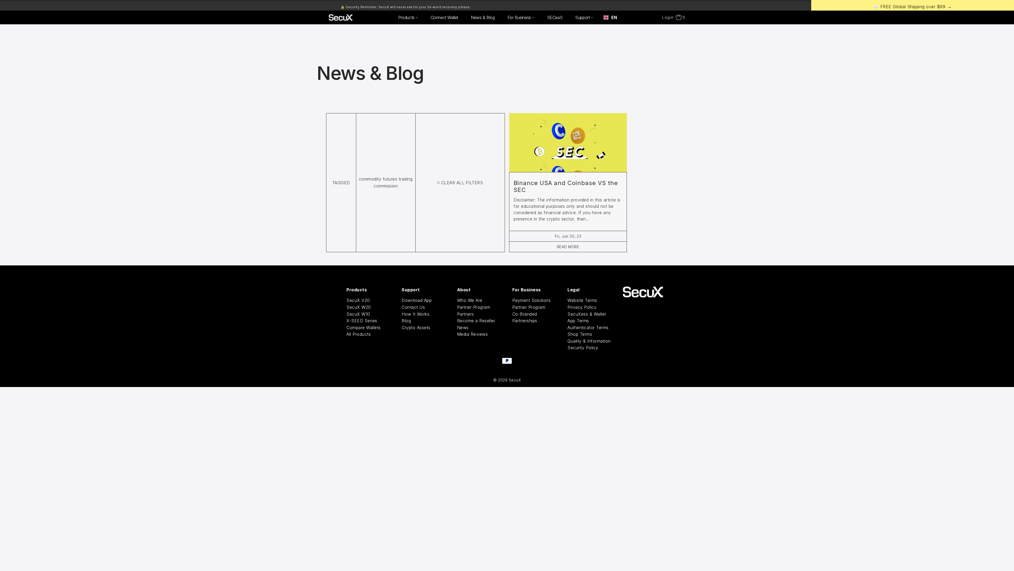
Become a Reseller (476, 320)
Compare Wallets (363, 327)
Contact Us (413, 307)
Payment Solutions (531, 300)
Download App (417, 300)
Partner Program (473, 307)
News (463, 327)
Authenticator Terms (588, 327)
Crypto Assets (416, 327)
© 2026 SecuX (507, 380)
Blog (406, 320)
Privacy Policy (582, 307)
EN (614, 17)
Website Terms (582, 300)
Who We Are (469, 300)
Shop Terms (579, 334)
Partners (465, 314)
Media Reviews (472, 334)
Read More (568, 247)
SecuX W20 (358, 307)
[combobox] (610, 17)
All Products (358, 334)
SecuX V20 (358, 300)
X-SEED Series (361, 320)
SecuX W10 (358, 314)
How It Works (415, 314)
